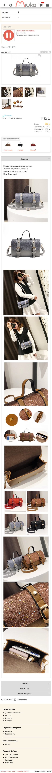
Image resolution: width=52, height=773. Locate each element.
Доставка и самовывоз (13, 713)
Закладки (8, 760)
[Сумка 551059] (26, 69)
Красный (33, 150)
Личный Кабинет (11, 754)
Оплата (8, 715)
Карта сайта (10, 734)
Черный (20, 150)
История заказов (11, 757)
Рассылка (9, 762)
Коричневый (8, 150)
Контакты (9, 731)
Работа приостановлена (25, 30)
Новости (7, 27)
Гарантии (9, 718)
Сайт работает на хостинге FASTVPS (14, 771)
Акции (7, 744)
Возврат (8, 721)
